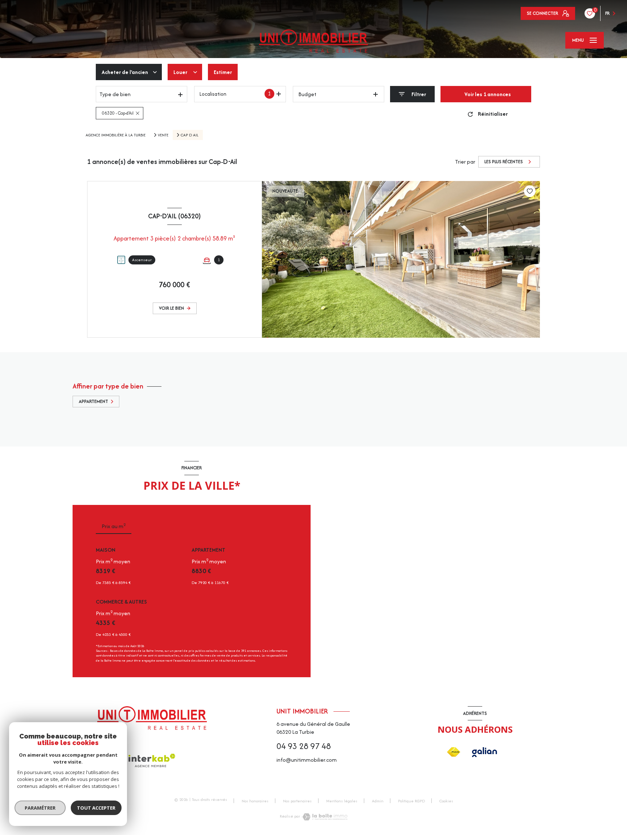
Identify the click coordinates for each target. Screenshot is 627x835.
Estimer (223, 72)
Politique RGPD (411, 801)
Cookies (446, 801)
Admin (378, 801)
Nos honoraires (255, 801)
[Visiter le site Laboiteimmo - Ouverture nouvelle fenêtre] (325, 816)
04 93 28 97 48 (303, 746)
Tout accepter (96, 808)
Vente (163, 135)
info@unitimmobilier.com (306, 760)
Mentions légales (341, 801)
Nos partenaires (297, 801)
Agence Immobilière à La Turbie (116, 135)
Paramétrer (40, 808)
